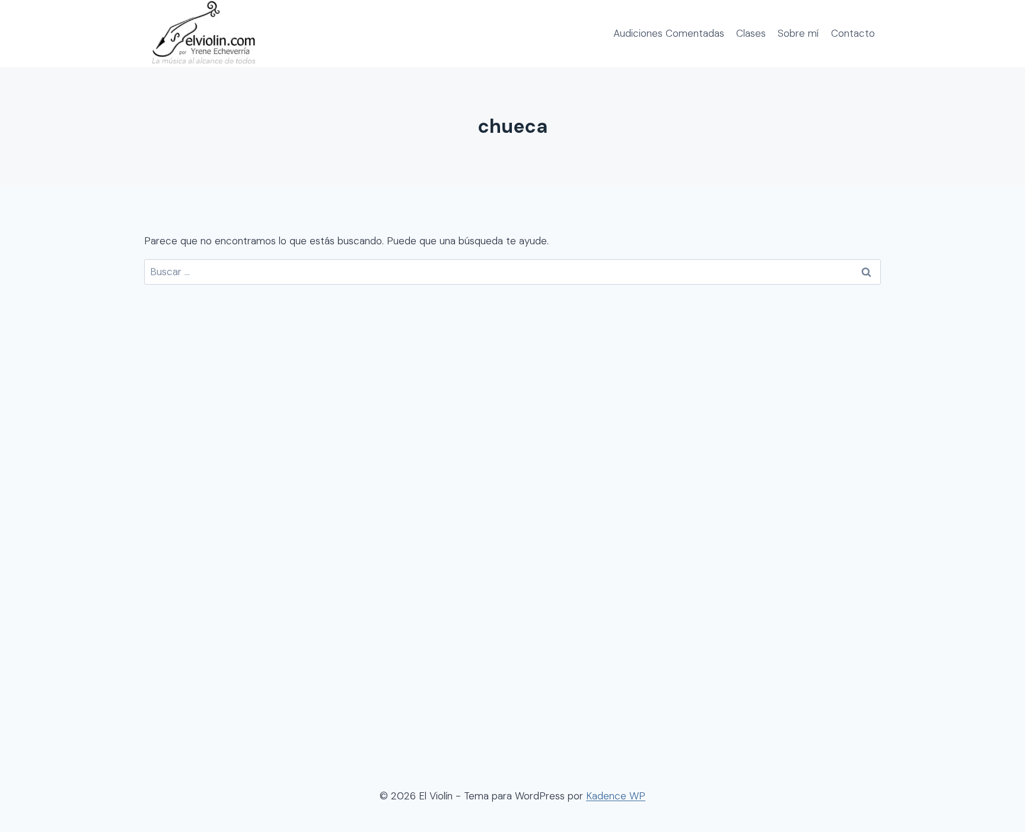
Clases (751, 33)
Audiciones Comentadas (668, 33)
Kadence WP (615, 795)
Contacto (853, 33)
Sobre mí (798, 33)
